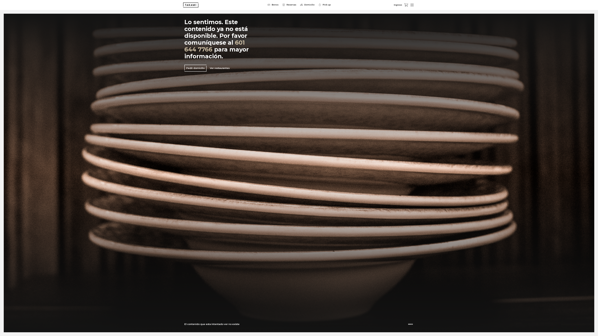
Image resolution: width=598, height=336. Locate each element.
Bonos (275, 5)
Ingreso (398, 5)
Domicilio (309, 5)
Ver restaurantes (220, 68)
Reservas (291, 5)
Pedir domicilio (195, 68)
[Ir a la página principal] (190, 4)
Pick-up (327, 5)
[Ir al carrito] (406, 5)
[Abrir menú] (412, 5)
